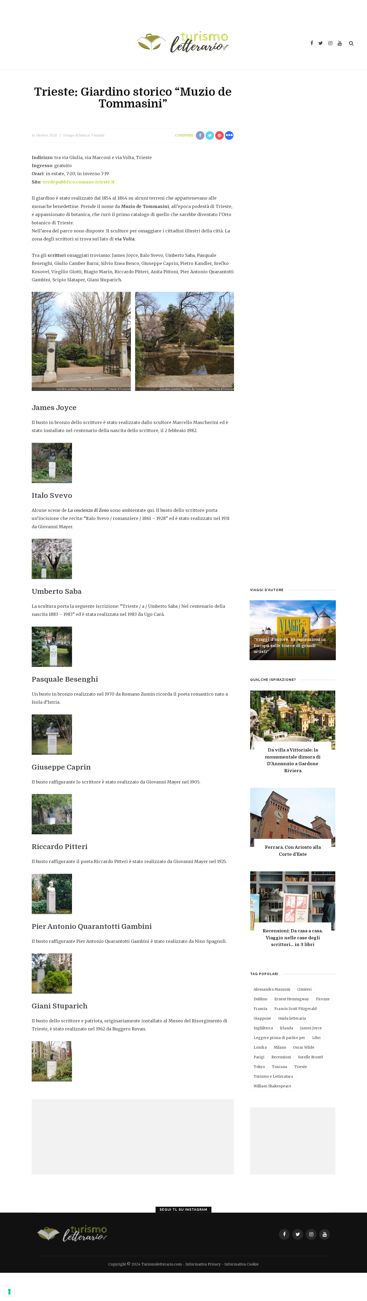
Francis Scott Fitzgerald (295, 1009)
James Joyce (311, 1028)
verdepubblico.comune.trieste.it (78, 182)
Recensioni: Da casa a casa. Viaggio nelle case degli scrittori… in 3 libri (293, 938)
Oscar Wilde (303, 1047)
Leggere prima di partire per (279, 1038)
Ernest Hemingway (291, 999)
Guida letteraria (292, 1018)
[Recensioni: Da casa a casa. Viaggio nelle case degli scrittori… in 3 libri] (292, 900)
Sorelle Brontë (310, 1057)
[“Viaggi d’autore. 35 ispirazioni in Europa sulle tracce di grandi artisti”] (293, 629)
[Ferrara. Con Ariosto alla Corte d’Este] (292, 817)
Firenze (323, 999)
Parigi (259, 1057)
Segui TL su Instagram (183, 1210)
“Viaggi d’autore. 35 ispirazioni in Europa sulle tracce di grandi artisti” (290, 645)
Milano (280, 1047)
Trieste (300, 1067)
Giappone (262, 1018)
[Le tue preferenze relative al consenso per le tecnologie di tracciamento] (9, 1291)
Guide (259, 632)
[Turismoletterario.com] (73, 1234)
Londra (260, 1047)
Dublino (260, 999)
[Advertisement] (133, 1136)
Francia (260, 1009)
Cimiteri (304, 989)
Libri (272, 632)
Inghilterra (263, 1028)
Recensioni (281, 1057)
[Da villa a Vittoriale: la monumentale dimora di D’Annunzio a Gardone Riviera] (292, 719)
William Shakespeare (272, 1086)
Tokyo (259, 1067)
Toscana (279, 1067)
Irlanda (286, 1028)
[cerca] (351, 43)
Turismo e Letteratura (273, 1076)
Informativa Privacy (203, 1264)
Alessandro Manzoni (272, 989)
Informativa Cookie (241, 1264)
